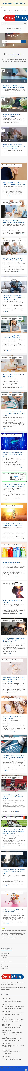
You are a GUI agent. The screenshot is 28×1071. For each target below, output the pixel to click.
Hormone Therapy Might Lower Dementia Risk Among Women (12, 336)
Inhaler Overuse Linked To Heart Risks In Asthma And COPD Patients (13, 221)
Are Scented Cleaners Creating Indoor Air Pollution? (12, 115)
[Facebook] (2, 8)
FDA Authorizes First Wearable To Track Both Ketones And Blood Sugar (14, 183)
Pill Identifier (17, 10)
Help (11, 10)
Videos (16, 45)
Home (9, 30)
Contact (3, 959)
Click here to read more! (19, 2)
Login (24, 12)
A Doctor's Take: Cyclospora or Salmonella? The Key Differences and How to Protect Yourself (14, 297)
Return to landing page (6, 962)
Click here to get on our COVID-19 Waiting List (14, 3)
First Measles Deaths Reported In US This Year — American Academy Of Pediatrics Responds (13, 757)
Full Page (9, 196)
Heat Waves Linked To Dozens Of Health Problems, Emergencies (13, 524)
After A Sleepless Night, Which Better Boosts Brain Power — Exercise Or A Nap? (14, 871)
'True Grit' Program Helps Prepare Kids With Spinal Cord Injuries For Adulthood (13, 796)
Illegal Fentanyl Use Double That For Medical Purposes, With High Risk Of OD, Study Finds (14, 679)
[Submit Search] (23, 41)
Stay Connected (4, 955)
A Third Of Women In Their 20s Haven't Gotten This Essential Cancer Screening (14, 413)
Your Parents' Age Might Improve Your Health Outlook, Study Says (13, 259)
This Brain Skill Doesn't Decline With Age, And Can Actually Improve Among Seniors (14, 640)
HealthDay (10, 937)
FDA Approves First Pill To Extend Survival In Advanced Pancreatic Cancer (13, 454)
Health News (8, 45)
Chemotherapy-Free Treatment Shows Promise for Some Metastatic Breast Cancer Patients (14, 146)
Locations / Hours (5, 966)
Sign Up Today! (18, 12)
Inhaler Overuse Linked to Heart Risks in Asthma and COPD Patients (13, 86)
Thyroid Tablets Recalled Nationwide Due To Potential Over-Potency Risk (14, 485)
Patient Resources (5, 953)
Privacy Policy (4, 968)
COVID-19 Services (5, 957)
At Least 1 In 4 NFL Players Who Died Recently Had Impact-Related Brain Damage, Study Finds (14, 831)
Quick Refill (11, 12)
